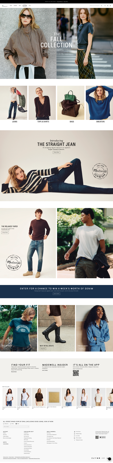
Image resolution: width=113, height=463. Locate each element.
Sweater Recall (27, 453)
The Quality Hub (50, 436)
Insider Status (5, 436)
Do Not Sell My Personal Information (9, 458)
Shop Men (66, 1)
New (11, 5)
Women (15, 5)
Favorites (5, 434)
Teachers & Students (28, 446)
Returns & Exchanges (7, 438)
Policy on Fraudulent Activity (22, 458)
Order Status (26, 434)
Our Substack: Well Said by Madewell (54, 438)
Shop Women (60, 1)
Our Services (26, 436)
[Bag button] (110, 5)
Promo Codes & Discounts (29, 441)
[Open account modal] (107, 5)
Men (20, 5)
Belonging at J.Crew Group (52, 443)
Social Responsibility (51, 441)
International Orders (28, 448)
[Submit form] (28, 427)
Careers (25, 443)
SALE (30, 5)
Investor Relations (27, 451)
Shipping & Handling (28, 438)
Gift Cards (26, 439)
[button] (15, 389)
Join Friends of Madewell (51, 434)
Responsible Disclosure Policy (34, 458)
